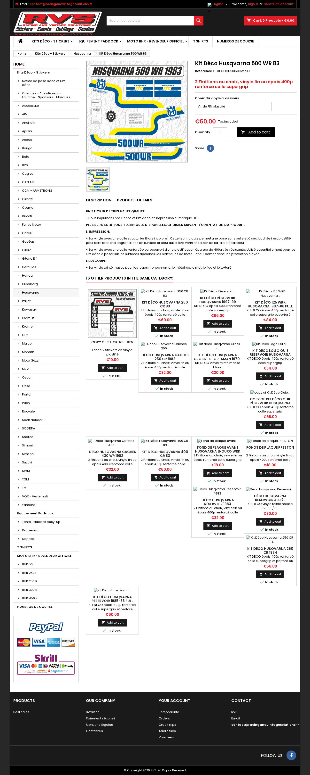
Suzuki (27, 462)
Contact (241, 700)
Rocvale (28, 411)
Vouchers (166, 737)
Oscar (27, 377)
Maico (27, 343)
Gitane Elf (29, 258)
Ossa (26, 386)
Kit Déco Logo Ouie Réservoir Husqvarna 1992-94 (270, 354)
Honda (27, 275)
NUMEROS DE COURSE (235, 41)
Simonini (28, 445)
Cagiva (27, 173)
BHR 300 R (29, 589)
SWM (26, 471)
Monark (28, 352)
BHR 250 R (29, 581)
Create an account (279, 4)
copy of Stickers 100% (112, 342)
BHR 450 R (30, 598)
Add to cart (255, 132)
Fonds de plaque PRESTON (270, 447)
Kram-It (28, 318)
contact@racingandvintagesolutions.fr (61, 4)
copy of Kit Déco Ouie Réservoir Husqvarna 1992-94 (270, 403)
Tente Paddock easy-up (41, 521)
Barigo (27, 148)
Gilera (26, 250)
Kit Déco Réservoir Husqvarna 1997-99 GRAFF (217, 302)
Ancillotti (28, 122)
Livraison (93, 712)
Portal (26, 394)
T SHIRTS (200, 41)
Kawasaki (29, 309)
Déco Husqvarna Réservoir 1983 (218, 502)
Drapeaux (30, 530)
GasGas (28, 241)
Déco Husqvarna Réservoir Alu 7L (270, 498)
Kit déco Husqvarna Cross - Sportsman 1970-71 (218, 359)
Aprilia (27, 131)
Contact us (94, 731)
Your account (174, 700)
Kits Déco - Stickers (51, 41)
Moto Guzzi (30, 360)
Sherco (27, 437)
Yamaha (28, 505)
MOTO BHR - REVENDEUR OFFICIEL (155, 41)
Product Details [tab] (134, 200)
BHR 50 (27, 564)
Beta (25, 156)
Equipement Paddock (98, 41)
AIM (25, 114)
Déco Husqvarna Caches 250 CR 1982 (165, 357)
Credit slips (167, 724)
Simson (28, 454)
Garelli (27, 233)
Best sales (21, 712)
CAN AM (28, 182)
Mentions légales (99, 724)
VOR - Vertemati (35, 496)
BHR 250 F (29, 572)
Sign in (253, 4)
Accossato (30, 105)
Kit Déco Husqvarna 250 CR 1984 (270, 550)
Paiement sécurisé (101, 718)
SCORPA (28, 428)
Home (18, 64)
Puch (26, 403)
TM (24, 488)
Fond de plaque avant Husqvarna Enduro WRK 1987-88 (217, 451)
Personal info (169, 712)
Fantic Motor (31, 224)
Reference (203, 71)
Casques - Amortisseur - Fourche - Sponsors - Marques (46, 95)
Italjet (26, 301)
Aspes (27, 139)
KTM (25, 335)
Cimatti (27, 199)
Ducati (27, 216)
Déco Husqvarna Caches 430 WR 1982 (112, 453)
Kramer (28, 326)
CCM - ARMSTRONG (37, 190)
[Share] (210, 148)
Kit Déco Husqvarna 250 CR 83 (165, 304)
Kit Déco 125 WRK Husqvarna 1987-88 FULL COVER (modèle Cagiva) (270, 306)
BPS (25, 165)
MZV (25, 369)
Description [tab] (98, 200)
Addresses (167, 731)
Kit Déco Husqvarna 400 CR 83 (165, 453)
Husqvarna (30, 292)
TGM (25, 479)
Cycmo (27, 207)
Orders (164, 718)
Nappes (28, 538)
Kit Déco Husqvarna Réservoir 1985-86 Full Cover (112, 600)
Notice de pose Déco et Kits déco (43, 83)
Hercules (29, 267)
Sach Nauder (32, 420)
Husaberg (30, 284)
